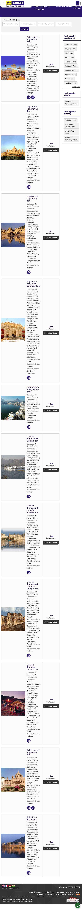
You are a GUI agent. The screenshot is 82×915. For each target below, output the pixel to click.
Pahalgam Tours (71, 66)
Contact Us (52, 894)
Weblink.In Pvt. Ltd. (27, 901)
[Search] (77, 3)
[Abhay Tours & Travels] (15, 4)
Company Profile (42, 892)
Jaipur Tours (69, 57)
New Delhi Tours (71, 44)
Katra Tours (69, 79)
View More (76, 87)
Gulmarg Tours (70, 62)
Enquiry (63, 894)
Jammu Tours (70, 74)
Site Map (71, 894)
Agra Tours (69, 53)
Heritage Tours (70, 120)
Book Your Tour (50, 71)
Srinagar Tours (70, 49)
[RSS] (78, 894)
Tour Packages (67, 6)
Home (58, 6)
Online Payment (72, 892)
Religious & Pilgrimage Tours (71, 103)
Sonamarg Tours (71, 70)
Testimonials (41, 894)
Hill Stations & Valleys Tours (70, 125)
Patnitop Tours (70, 83)
